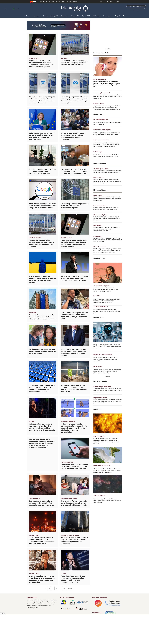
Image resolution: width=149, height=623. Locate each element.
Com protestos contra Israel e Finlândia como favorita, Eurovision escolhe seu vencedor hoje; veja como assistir (42, 540)
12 (64, 588)
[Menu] (5, 9)
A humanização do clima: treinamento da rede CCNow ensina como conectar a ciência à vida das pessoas (107, 96)
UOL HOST (51, 1)
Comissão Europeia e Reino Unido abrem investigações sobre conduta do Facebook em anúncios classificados (42, 388)
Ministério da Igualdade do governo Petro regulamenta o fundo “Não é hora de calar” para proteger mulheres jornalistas (106, 144)
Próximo (70, 588)
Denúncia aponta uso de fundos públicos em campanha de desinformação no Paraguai (106, 133)
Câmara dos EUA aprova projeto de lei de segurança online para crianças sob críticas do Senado (74, 503)
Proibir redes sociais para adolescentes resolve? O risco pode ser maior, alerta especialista (105, 359)
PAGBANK (57, 1)
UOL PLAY (69, 1)
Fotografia (117, 16)
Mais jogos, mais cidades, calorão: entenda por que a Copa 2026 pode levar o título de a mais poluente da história (107, 401)
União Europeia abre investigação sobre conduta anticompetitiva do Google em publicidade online (42, 206)
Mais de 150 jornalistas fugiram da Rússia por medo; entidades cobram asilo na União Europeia (74, 278)
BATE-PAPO (110, 1)
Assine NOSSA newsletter (136, 6)
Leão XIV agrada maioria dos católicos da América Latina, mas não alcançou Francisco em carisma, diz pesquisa (107, 181)
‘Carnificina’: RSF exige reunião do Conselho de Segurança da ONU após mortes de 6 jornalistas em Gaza (74, 316)
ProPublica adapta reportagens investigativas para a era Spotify (107, 123)
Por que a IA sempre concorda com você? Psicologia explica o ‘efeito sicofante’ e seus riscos (107, 346)
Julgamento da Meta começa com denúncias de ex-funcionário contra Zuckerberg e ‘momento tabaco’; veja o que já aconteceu (107, 107)
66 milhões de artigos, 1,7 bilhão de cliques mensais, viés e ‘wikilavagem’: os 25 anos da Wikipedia (106, 218)
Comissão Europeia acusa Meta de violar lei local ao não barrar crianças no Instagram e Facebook (42, 317)
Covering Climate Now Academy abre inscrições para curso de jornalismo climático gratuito (107, 311)
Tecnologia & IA (54, 16)
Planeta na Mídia (75, 16)
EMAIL (117, 1)
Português (16, 8)
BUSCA (102, 1)
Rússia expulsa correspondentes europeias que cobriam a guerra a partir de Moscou (42, 351)
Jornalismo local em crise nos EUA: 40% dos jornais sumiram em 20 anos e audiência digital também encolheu (107, 239)
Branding (45, 16)
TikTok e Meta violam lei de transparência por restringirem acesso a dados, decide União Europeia (41, 243)
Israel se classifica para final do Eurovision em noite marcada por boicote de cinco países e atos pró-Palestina (42, 579)
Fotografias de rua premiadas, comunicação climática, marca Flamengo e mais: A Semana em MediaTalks (74, 388)
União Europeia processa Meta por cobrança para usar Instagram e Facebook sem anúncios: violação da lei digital (74, 100)
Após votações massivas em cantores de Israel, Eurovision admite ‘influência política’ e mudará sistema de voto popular (42, 427)
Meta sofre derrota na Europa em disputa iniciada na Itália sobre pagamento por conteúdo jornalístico (74, 540)
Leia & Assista (106, 16)
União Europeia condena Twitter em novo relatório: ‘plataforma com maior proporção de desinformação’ (41, 136)
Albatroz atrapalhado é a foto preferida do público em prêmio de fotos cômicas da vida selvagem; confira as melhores (107, 470)
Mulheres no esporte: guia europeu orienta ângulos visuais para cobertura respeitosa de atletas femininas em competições (74, 428)
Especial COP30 (86, 16)
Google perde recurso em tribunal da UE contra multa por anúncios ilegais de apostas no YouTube (74, 466)
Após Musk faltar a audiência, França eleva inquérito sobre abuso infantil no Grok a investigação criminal (73, 579)
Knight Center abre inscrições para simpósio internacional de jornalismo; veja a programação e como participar (107, 300)
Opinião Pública (96, 16)
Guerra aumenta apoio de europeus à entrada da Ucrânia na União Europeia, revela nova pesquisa (42, 279)
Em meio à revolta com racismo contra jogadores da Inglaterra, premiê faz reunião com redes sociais (73, 352)
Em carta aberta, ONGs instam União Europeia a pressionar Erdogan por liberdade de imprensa (73, 136)
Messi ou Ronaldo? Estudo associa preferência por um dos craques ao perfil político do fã (107, 171)
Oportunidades (64, 16)
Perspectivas (37, 16)
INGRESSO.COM (43, 1)
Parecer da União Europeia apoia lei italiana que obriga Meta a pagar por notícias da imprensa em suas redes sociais (42, 100)
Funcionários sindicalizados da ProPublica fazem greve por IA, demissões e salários (105, 155)
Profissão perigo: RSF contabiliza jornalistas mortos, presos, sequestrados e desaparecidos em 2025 (106, 229)
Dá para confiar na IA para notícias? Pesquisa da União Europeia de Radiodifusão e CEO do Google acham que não (41, 63)
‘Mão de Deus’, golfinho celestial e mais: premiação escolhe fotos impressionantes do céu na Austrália (107, 500)
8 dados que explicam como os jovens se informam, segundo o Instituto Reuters (105, 208)
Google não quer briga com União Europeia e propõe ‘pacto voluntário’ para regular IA (42, 171)
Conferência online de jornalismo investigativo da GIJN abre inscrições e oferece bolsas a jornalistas (105, 289)
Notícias (26, 16)
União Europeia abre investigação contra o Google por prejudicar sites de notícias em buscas (74, 62)
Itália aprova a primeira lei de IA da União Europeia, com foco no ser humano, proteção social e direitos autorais (74, 243)
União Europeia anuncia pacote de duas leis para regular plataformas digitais (75, 206)
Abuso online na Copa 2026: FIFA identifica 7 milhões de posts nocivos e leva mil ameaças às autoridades (107, 198)
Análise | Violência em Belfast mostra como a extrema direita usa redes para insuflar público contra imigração (107, 371)
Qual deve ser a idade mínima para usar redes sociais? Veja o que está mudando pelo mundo (41, 503)
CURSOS (63, 1)
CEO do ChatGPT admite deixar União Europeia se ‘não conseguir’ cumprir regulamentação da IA (74, 171)
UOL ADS (75, 1)
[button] (124, 16)
